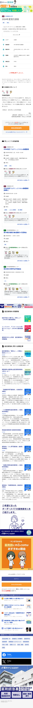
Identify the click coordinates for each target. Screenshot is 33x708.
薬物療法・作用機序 (17, 638)
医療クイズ (13, 644)
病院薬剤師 (26, 641)
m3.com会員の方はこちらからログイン (16, 132)
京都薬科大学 (9, 16)
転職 (3, 647)
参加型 (6, 165)
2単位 (10, 165)
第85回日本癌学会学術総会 (12, 269)
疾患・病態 (20, 644)
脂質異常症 (27, 638)
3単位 (8, 22)
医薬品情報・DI (6, 638)
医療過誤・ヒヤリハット (15, 641)
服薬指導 (4, 641)
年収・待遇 (5, 644)
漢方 (3, 22)
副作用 (27, 644)
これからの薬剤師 (12, 209)
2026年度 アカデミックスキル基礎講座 (16, 149)
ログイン (13, 6)
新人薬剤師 (20, 209)
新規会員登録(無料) (16, 128)
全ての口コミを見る (22, 180)
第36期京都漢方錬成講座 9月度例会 (15, 232)
